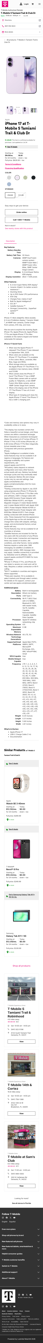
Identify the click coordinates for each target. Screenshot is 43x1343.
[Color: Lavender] (17, 177)
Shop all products (21, 966)
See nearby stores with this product (19, 228)
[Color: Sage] (25, 177)
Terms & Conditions (13, 164)
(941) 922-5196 (17, 1029)
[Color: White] (9, 177)
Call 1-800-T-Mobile (21, 220)
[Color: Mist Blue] (9, 184)
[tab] (10, 241)
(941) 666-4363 (17, 1174)
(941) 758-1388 (17, 1099)
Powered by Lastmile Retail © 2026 (21, 1339)
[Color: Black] (33, 177)
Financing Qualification (14, 168)
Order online (21, 212)
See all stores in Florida (21, 1203)
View (21, 1042)
